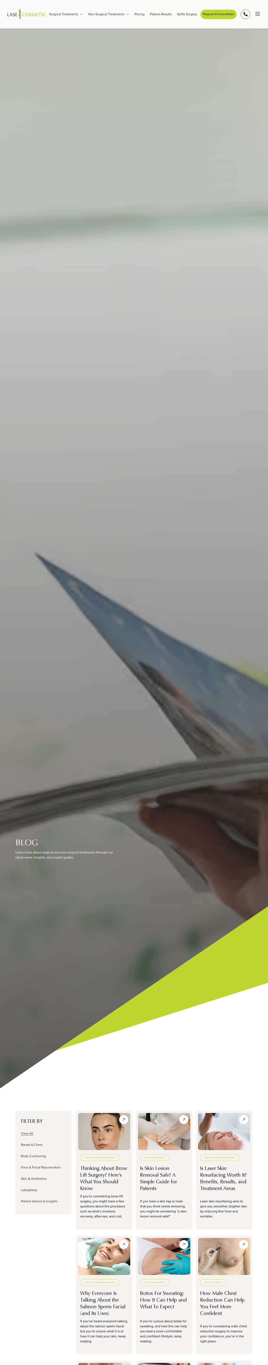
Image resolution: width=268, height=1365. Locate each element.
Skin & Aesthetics (33, 1178)
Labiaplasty (29, 1190)
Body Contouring (33, 1156)
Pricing (139, 14)
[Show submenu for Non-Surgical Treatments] (127, 14)
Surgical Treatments (63, 14)
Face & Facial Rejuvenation (41, 1167)
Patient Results (161, 14)
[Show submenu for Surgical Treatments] (81, 14)
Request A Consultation (218, 14)
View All (27, 1133)
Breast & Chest (32, 1144)
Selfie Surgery (187, 14)
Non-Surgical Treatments (106, 14)
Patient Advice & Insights (39, 1201)
